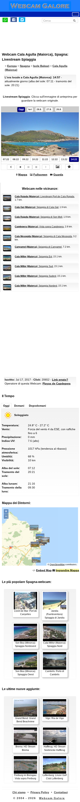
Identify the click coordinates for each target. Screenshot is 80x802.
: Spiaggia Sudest (35, 276)
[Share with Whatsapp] (5, 19)
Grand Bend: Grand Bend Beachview (25, 720)
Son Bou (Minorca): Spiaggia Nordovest (25, 644)
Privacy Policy (39, 792)
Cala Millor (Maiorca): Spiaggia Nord (54, 644)
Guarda (58, 174)
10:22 (35, 159)
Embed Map (44, 570)
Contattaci (61, 792)
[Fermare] (36, 167)
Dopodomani (37, 405)
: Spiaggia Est (33, 256)
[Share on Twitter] (22, 19)
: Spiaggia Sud (34, 266)
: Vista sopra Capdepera (39, 226)
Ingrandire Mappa (67, 570)
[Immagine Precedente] (11, 167)
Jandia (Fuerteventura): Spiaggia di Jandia (54, 614)
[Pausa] (28, 167)
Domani (19, 405)
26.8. (59, 109)
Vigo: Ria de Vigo (54, 718)
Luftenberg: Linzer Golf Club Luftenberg (55, 777)
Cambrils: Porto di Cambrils (54, 673)
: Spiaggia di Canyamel (38, 246)
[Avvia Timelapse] (20, 167)
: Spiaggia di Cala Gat (36, 207)
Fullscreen (40, 174)
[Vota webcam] (69, 167)
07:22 (6, 159)
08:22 (16, 159)
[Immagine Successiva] (46, 167)
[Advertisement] (34, 35)
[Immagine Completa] (57, 167)
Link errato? (60, 379)
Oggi (21, 109)
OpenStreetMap (57, 564)
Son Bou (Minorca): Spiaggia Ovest (25, 673)
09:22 (25, 159)
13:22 (64, 159)
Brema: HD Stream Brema (25, 748)
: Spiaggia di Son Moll (38, 217)
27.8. (49, 109)
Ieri (30, 109)
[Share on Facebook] (13, 19)
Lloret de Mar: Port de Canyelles (25, 613)
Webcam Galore (52, 798)
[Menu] (75, 14)
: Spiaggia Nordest (36, 285)
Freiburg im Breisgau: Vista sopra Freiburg (25, 777)
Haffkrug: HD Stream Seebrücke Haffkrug (54, 748)
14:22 (74, 159)
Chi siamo (19, 792)
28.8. (39, 109)
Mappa (22, 174)
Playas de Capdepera (56, 383)
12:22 (54, 159)
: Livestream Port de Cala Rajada (44, 196)
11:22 (45, 159)
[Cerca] (74, 20)
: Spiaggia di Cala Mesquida (43, 236)
